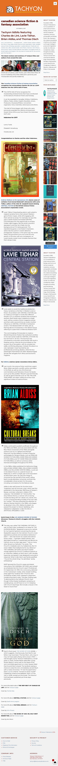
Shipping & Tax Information (10, 745)
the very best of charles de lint (24, 51)
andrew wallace (36, 42)
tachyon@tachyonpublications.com (39, 761)
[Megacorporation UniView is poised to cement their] (50, 191)
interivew (29, 47)
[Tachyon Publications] (23, 14)
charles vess (4, 47)
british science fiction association (23, 44)
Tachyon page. (19, 716)
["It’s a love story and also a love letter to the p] (50, 220)
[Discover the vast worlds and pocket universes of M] (50, 149)
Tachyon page (14, 687)
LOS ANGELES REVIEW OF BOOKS (26, 517)
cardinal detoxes (25, 46)
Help (4, 760)
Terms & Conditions (37, 745)
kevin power (4, 49)
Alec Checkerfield (6, 42)
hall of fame (23, 47)
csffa (9, 47)
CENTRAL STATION (7, 206)
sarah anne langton (10, 51)
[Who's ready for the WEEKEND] (50, 135)
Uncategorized (18, 42)
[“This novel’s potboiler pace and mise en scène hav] (50, 107)
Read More (47, 72)
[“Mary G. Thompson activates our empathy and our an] (50, 163)
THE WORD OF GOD (24, 651)
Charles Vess (10, 691)
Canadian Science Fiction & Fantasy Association (20, 83)
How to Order (6, 741)
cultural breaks (15, 47)
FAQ (4, 743)
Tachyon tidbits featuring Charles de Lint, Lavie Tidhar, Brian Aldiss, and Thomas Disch (19, 36)
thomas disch (7, 53)
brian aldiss (11, 44)
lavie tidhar (25, 49)
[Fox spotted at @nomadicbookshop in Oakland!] (50, 177)
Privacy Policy (35, 741)
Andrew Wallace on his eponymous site (14, 200)
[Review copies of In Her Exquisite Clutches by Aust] (50, 121)
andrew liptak (27, 42)
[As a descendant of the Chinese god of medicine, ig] (50, 205)
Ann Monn (4, 44)
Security (34, 743)
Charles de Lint (35, 46)
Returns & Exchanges (8, 747)
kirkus (10, 49)
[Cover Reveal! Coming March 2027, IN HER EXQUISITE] (50, 234)
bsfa (34, 44)
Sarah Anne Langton (13, 701)
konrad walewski (17, 49)
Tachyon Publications (46, 732)
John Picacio (36, 47)
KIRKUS (6, 362)
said (9, 671)
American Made (7, 758)
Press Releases (7, 756)
